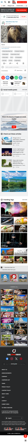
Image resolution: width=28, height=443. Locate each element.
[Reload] (25, 70)
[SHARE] (17, 63)
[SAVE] (23, 63)
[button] (24, 5)
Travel (3, 5)
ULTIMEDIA (16, 433)
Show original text (5, 48)
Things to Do (11, 5)
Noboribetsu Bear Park (12, 21)
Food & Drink (20, 5)
